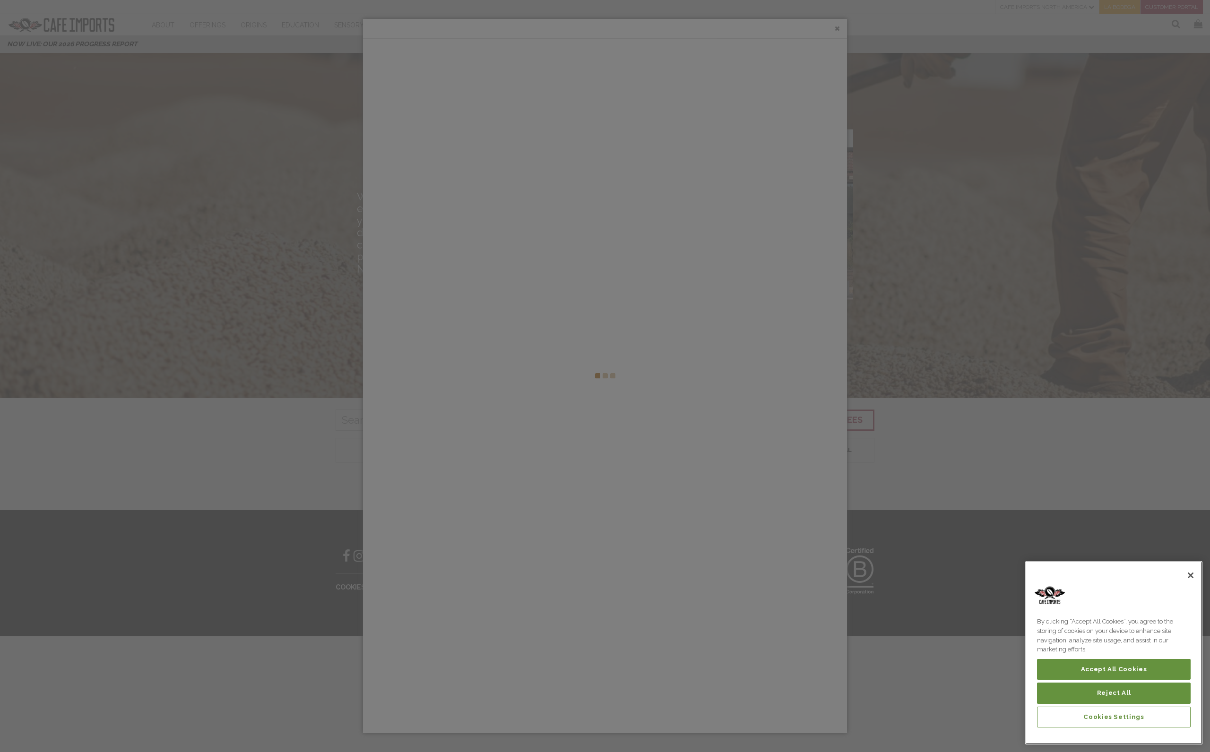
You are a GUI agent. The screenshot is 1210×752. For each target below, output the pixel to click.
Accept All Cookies (1114, 669)
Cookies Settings (1113, 716)
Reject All (1114, 692)
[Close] (1190, 575)
